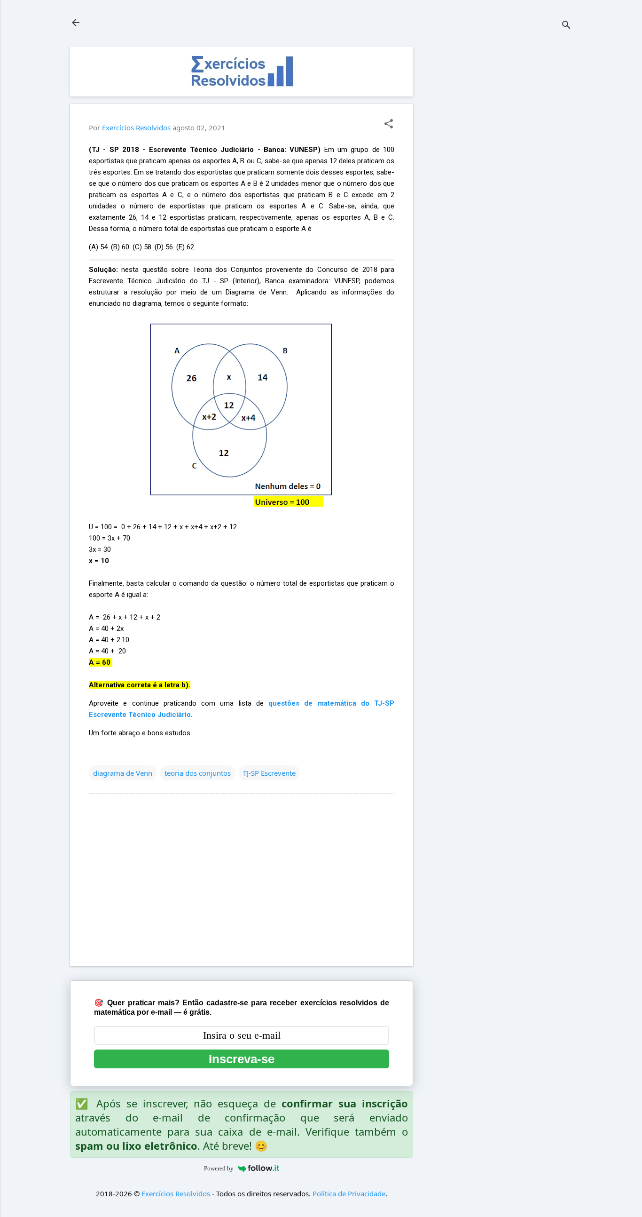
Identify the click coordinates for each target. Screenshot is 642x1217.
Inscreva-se (241, 1059)
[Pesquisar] (566, 25)
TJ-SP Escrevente (269, 773)
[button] (388, 124)
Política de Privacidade (349, 1193)
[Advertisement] (501, 188)
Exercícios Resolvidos (175, 1193)
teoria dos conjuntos (197, 773)
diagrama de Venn (122, 773)
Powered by (219, 1168)
